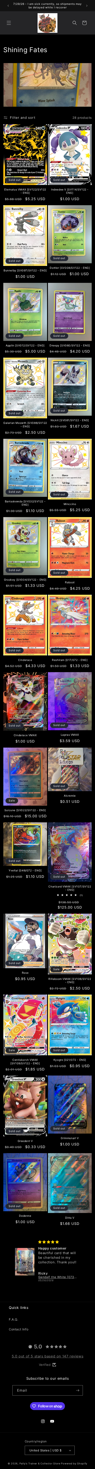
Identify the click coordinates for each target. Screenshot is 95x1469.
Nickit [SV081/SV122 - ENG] (70, 420)
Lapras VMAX (70, 734)
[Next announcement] (87, 6)
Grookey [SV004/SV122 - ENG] (25, 579)
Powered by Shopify (74, 1463)
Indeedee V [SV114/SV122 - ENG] (70, 191)
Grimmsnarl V (70, 1138)
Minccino (70, 504)
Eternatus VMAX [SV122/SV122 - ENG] (25, 191)
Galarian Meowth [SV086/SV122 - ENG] (25, 424)
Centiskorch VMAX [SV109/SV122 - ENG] (25, 1061)
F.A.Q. (13, 1319)
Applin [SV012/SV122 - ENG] (25, 345)
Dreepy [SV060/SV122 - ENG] (69, 345)
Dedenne (25, 1215)
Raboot (70, 582)
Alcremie (70, 795)
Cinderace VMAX (25, 735)
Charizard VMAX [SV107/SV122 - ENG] (69, 888)
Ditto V (69, 1217)
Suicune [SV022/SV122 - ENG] (25, 810)
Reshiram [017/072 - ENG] (69, 660)
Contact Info (18, 1329)
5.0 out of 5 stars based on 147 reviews (47, 1356)
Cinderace (25, 660)
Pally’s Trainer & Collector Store (39, 1463)
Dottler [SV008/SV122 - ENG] (70, 267)
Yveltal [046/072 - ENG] (25, 870)
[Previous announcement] (8, 6)
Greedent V (25, 1141)
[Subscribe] (78, 1390)
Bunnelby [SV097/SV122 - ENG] (25, 270)
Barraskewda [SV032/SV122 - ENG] (25, 503)
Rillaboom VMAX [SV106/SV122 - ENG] (69, 980)
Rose (25, 972)
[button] (9, 23)
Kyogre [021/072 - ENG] (69, 1059)
